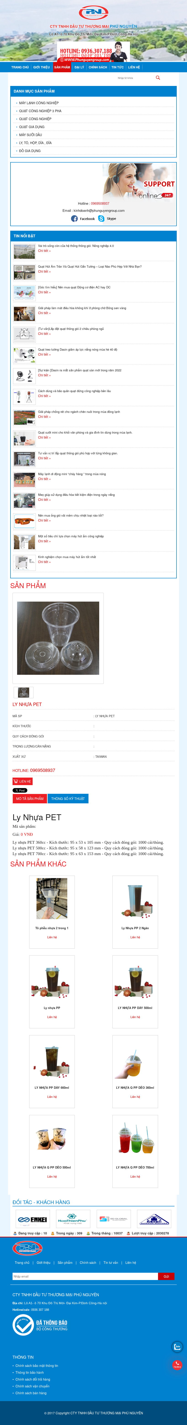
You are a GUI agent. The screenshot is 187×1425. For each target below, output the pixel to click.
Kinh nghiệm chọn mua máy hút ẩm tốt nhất (67, 557)
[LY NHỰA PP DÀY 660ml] (52, 1057)
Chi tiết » (44, 250)
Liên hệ (134, 67)
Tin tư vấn (111, 1262)
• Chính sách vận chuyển (31, 1386)
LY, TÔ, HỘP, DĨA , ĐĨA (34, 142)
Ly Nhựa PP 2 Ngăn (135, 928)
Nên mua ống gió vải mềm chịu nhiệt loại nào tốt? (71, 515)
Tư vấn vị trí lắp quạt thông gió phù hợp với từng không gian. (78, 453)
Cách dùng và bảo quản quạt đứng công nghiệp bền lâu (74, 391)
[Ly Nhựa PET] (23, 692)
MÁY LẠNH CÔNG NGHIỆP (37, 103)
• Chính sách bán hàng (30, 1393)
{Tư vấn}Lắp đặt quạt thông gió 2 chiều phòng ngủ (71, 328)
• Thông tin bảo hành (28, 1372)
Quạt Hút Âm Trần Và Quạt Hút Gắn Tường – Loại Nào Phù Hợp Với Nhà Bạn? (90, 266)
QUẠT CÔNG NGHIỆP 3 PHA (38, 111)
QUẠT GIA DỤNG (30, 126)
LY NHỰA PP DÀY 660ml (52, 1087)
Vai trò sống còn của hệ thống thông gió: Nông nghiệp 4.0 (76, 245)
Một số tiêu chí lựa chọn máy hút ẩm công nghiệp (71, 536)
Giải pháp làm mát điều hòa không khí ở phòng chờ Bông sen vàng (82, 308)
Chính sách (98, 67)
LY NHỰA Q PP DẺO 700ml (135, 1167)
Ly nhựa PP (52, 1008)
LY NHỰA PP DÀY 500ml (135, 1008)
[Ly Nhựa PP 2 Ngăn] (135, 898)
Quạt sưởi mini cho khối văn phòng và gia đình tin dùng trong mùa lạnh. (85, 432)
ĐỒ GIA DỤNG (28, 150)
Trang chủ (20, 67)
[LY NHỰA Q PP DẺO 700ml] (135, 1137)
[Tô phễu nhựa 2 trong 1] (51, 898)
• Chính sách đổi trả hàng (31, 1379)
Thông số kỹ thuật (68, 798)
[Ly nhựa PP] (52, 978)
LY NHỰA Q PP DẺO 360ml (135, 1087)
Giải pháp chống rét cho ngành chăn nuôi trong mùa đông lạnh (79, 411)
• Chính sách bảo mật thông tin (35, 1365)
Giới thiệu (41, 67)
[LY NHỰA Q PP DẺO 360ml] (135, 1057)
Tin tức (118, 67)
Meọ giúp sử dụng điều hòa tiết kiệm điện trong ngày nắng (76, 494)
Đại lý (79, 67)
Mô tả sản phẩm (30, 798)
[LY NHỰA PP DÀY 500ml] (135, 978)
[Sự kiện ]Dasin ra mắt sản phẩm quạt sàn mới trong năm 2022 (79, 370)
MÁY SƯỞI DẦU (29, 134)
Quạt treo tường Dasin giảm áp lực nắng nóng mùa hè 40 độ (77, 349)
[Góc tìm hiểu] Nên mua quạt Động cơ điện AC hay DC (74, 287)
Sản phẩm (62, 67)
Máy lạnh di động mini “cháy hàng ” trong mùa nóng (72, 474)
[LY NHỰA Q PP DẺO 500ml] (52, 1137)
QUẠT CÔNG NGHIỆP (33, 118)
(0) (171, 77)
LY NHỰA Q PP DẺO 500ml (52, 1167)
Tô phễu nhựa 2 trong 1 (51, 928)
